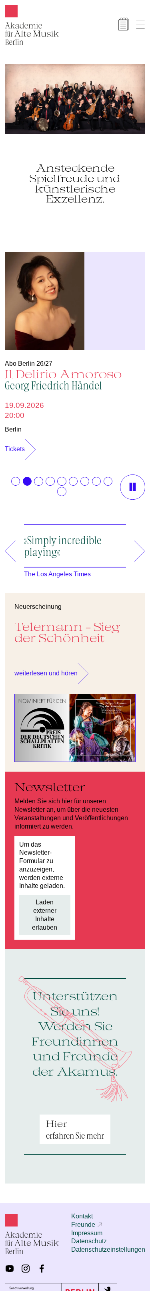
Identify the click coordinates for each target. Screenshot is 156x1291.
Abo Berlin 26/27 (28, 359)
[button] (15, 477)
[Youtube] (9, 1264)
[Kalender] (123, 24)
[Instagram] (25, 1264)
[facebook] (41, 1264)
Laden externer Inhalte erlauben (44, 910)
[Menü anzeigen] (140, 25)
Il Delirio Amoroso (63, 375)
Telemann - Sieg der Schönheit (67, 628)
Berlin (13, 425)
